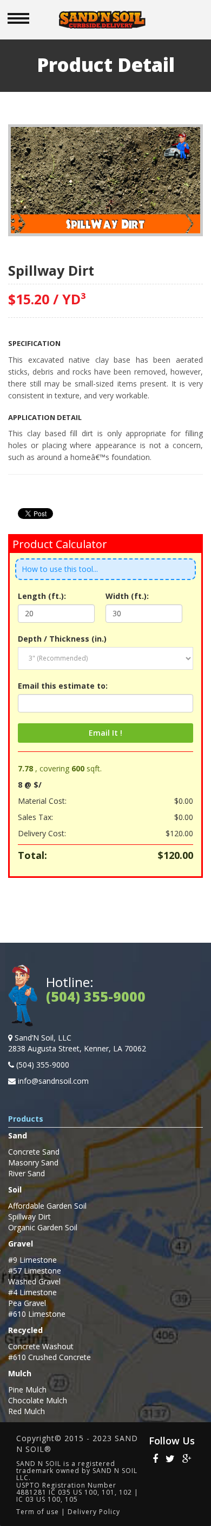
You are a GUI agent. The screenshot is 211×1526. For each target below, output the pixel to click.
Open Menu (18, 18)
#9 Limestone (32, 1260)
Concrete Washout (41, 1346)
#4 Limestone (32, 1292)
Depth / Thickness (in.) (62, 639)
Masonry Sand (33, 1162)
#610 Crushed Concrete (49, 1357)
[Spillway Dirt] (105, 179)
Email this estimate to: (63, 686)
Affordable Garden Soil (47, 1206)
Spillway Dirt (29, 1216)
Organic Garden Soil (42, 1227)
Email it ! (105, 733)
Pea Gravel (27, 1303)
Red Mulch (26, 1411)
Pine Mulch (27, 1389)
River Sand (26, 1173)
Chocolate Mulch (37, 1400)
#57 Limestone (34, 1270)
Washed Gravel (34, 1281)
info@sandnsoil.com (53, 1081)
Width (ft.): (127, 596)
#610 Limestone (36, 1314)
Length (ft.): (42, 596)
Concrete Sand (34, 1152)
